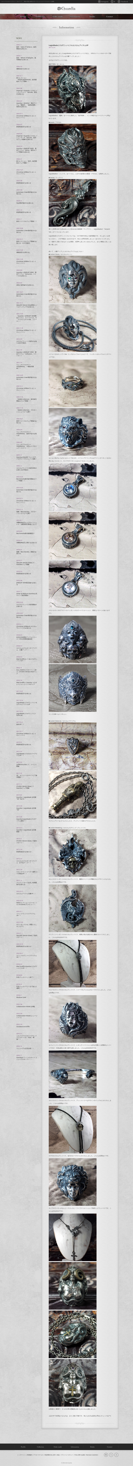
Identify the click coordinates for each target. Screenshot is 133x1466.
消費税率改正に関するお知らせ (26, 542)
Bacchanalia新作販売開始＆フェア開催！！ (26, 479)
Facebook (122, 1)
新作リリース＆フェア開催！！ (26, 220)
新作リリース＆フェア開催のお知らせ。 (26, 421)
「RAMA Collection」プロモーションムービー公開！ (26, 410)
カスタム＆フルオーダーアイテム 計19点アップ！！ (26, 861)
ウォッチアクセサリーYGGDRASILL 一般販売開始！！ (25, 365)
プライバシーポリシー (67, 1455)
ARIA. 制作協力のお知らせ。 (25, 284)
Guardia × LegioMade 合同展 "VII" (26, 808)
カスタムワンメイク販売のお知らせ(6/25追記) (26, 341)
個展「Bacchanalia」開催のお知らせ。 (26, 552)
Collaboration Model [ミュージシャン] (26, 1015)
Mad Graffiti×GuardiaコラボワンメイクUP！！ (26, 966)
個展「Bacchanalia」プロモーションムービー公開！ (26, 511)
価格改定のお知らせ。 (23, 251)
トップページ (21, 1455)
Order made (57, 16)
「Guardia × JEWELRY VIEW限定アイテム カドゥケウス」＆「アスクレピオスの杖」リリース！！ (26, 317)
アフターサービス (38, 1455)
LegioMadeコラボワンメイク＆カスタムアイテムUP (26, 702)
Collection (40, 16)
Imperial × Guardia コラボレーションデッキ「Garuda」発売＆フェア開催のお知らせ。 (26, 136)
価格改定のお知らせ (23, 68)
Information (75, 16)
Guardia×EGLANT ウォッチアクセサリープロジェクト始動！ (26, 457)
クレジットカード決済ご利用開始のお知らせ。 (26, 882)
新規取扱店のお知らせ (23, 126)
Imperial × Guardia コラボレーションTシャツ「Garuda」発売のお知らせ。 (26, 91)
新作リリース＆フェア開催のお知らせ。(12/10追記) (26, 241)
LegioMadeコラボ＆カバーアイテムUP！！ (26, 753)
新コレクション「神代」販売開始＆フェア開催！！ (26, 161)
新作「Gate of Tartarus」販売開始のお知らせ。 (26, 47)
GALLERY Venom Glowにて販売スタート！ (26, 935)
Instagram (103, 1)
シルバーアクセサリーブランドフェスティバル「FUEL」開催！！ (26, 1036)
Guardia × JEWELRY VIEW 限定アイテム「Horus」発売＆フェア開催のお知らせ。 (26, 149)
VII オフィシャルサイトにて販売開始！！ (26, 775)
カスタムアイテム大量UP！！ (26, 892)
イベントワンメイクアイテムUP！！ (25, 913)
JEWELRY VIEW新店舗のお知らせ (26, 582)
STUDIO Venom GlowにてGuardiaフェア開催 (25, 786)
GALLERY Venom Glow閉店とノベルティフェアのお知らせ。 (26, 305)
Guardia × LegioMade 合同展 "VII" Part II (26, 797)
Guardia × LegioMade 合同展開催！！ (26, 830)
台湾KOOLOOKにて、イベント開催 (26, 764)
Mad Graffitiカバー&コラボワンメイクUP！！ (26, 659)
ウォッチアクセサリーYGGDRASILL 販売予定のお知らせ (26, 432)
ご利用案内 (29, 1455)
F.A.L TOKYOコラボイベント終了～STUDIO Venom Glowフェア (26, 670)
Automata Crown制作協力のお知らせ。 (26, 192)
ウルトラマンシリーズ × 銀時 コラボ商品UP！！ (26, 871)
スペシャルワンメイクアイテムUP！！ (26, 955)
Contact (109, 16)
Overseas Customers (92, 1455)
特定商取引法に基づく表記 (52, 1455)
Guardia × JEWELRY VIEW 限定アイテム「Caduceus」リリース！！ (26, 352)
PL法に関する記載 (80, 1455)
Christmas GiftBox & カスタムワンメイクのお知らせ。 (26, 626)
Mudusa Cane (21, 996)
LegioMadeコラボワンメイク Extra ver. (26, 713)
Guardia (66, 9)
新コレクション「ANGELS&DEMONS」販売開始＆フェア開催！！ (26, 78)
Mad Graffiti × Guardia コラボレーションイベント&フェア (26, 682)
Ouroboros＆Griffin (23, 1025)
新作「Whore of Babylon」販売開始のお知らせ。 (26, 58)
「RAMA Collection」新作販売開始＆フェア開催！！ (26, 399)
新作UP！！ (20, 723)
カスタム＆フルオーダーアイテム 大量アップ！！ (26, 648)
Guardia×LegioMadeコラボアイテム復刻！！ (26, 819)
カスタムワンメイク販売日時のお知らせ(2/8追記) (26, 468)
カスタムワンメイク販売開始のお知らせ (26, 604)
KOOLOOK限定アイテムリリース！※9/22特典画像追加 (26, 637)
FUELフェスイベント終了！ (25, 976)
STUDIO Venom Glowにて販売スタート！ (26, 841)
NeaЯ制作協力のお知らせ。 (25, 202)
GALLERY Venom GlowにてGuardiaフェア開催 (25, 562)
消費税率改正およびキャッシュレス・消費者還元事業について (26, 522)
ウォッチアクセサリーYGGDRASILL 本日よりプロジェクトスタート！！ (26, 445)
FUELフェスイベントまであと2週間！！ (26, 986)
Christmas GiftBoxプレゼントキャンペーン (26, 116)
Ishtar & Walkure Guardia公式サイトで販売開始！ (26, 593)
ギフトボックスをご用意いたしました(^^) (26, 924)
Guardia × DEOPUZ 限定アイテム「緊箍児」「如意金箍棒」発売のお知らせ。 (26, 104)
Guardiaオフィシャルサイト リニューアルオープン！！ (26, 1057)
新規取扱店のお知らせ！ (24, 851)
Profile (23, 16)
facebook (116, 1455)
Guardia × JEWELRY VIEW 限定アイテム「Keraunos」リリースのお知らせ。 (26, 273)
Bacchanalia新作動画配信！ (25, 532)
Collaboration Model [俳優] (25, 1005)
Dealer (92, 16)
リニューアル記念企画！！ (25, 1047)
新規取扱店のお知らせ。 (24, 692)
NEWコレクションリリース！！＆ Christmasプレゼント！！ (26, 902)
